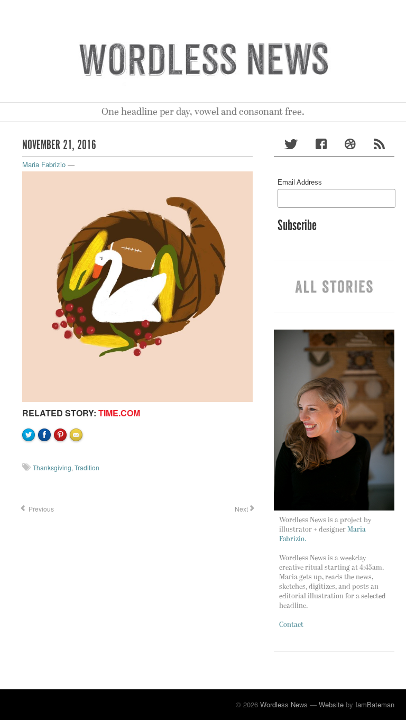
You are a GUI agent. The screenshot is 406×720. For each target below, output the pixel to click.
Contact (291, 625)
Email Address (300, 182)
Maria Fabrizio (44, 164)
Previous (40, 508)
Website (331, 704)
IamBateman (374, 704)
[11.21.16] (137, 285)
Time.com (119, 413)
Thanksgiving (52, 467)
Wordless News (284, 704)
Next (240, 508)
